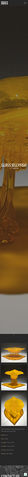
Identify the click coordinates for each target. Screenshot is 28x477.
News (11, 168)
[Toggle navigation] (25, 3)
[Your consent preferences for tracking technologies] (25, 474)
